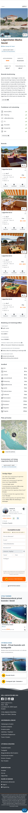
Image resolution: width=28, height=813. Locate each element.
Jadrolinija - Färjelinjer (7, 732)
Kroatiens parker (5, 729)
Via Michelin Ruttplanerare (8, 734)
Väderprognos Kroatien (7, 724)
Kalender (14, 186)
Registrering (5, 787)
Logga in (4, 784)
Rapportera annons (14, 585)
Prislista (5, 186)
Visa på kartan (10, 451)
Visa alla (5, 135)
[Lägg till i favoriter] (25, 606)
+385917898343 (6, 518)
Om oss (3, 773)
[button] (14, 435)
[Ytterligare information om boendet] (25, 627)
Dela (25, 6)
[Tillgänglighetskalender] (25, 629)
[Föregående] (4, 614)
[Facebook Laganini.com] (2, 699)
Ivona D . (7, 33)
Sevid (3, 6)
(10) (24, 295)
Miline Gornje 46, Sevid (8, 46)
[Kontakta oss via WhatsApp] (13, 518)
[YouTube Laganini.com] (9, 699)
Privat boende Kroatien (7, 755)
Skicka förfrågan (15, 579)
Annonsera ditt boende (8, 782)
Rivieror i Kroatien (6, 758)
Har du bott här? (9, 50)
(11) (24, 252)
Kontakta (3, 770)
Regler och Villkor (6, 714)
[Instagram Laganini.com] (5, 699)
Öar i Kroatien (4, 761)
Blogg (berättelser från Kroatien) (9, 753)
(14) (24, 165)
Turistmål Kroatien (6, 747)
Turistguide (4, 750)
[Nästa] (24, 614)
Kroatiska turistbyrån (6, 726)
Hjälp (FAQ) (4, 775)
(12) (24, 208)
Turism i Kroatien (5, 737)
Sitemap (13, 714)
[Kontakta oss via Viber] (17, 518)
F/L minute (22, 186)
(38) (25, 34)
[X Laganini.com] (12, 699)
